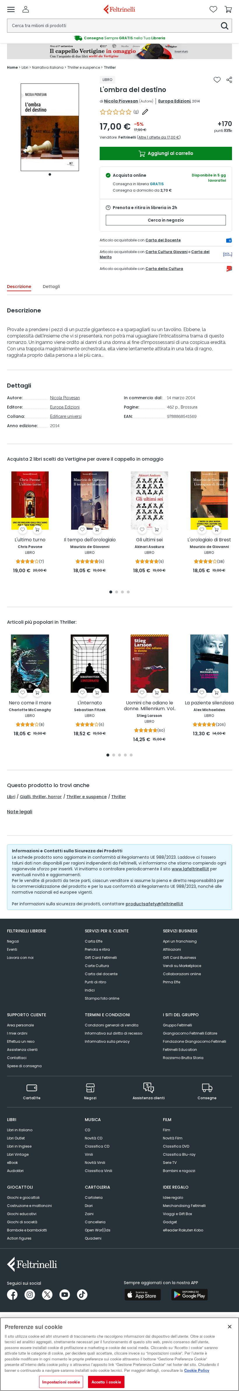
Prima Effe (171, 982)
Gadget (170, 1221)
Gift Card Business (179, 957)
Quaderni (93, 1238)
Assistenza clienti (22, 1049)
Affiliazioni (172, 949)
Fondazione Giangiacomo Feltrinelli (194, 1041)
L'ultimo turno (30, 540)
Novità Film (172, 1138)
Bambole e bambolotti (27, 1230)
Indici (90, 990)
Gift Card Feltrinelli (101, 957)
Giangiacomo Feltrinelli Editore (190, 1033)
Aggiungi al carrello (170, 153)
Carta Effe (93, 941)
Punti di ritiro (95, 982)
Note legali (19, 812)
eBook (12, 1162)
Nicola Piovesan (121, 101)
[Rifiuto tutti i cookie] (229, 1326)
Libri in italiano (19, 1129)
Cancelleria (95, 1221)
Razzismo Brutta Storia (183, 1057)
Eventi (12, 949)
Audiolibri (15, 1170)
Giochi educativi (21, 1213)
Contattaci (17, 1057)
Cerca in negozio (166, 220)
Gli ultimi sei (149, 540)
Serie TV (170, 1162)
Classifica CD (97, 1146)
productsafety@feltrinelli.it (154, 904)
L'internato (90, 703)
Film (166, 1129)
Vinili (89, 1154)
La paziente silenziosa (209, 703)
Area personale (20, 1025)
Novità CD (93, 1138)
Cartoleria (94, 1197)
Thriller (118, 797)
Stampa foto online (102, 998)
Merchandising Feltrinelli (184, 1205)
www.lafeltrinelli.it (190, 869)
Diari (89, 1205)
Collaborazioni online (182, 973)
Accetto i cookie (106, 1382)
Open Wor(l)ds (97, 1230)
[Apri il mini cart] (228, 9)
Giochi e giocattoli (23, 1197)
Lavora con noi (20, 957)
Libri (11, 797)
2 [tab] (116, 592)
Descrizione (19, 286)
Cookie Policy (196, 1370)
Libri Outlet (16, 1138)
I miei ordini (17, 1033)
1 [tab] (50, 174)
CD (87, 1129)
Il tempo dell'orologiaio (90, 540)
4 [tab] (128, 592)
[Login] (25, 9)
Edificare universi (66, 416)
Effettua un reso (20, 1041)
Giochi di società (22, 1221)
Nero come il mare (30, 703)
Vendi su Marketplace (182, 965)
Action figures (19, 1238)
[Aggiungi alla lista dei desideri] (217, 80)
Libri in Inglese (19, 1146)
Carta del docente (101, 973)
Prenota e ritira (97, 949)
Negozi (13, 941)
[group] (119, 38)
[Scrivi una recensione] (145, 111)
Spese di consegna (24, 1065)
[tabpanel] (50, 127)
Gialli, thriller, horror (41, 797)
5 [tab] (131, 755)
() (136, 111)
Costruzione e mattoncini (29, 1205)
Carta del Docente (163, 240)
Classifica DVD (176, 1146)
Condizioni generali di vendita (111, 1025)
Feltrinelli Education (180, 1049)
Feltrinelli (127, 137)
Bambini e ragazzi (179, 1170)
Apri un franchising (180, 941)
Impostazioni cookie (61, 1382)
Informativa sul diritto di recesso (113, 1033)
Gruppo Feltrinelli (177, 1025)
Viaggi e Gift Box (177, 1213)
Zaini (89, 1213)
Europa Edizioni (174, 101)
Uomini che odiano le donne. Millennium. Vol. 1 (149, 706)
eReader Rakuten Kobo (183, 1230)
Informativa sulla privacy (107, 1041)
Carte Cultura (97, 965)
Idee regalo (173, 1197)
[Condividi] (229, 79)
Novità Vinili (95, 1162)
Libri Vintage (18, 1154)
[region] (119, 1354)
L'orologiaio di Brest (209, 540)
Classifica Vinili (98, 1170)
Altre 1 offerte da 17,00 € (158, 137)
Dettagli (51, 286)
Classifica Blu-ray (179, 1154)
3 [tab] (122, 592)
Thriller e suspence (86, 797)
